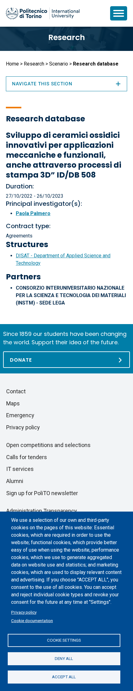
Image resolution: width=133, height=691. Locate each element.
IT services (20, 469)
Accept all (64, 676)
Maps (13, 403)
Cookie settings (64, 640)
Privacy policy (23, 612)
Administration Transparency (41, 511)
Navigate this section (42, 84)
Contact (16, 391)
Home (12, 64)
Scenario (58, 64)
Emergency (20, 415)
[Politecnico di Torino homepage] (42, 13)
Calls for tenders (26, 457)
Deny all (64, 658)
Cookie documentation (32, 620)
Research (66, 37)
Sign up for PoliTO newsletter (42, 493)
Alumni (14, 481)
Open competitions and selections (48, 445)
